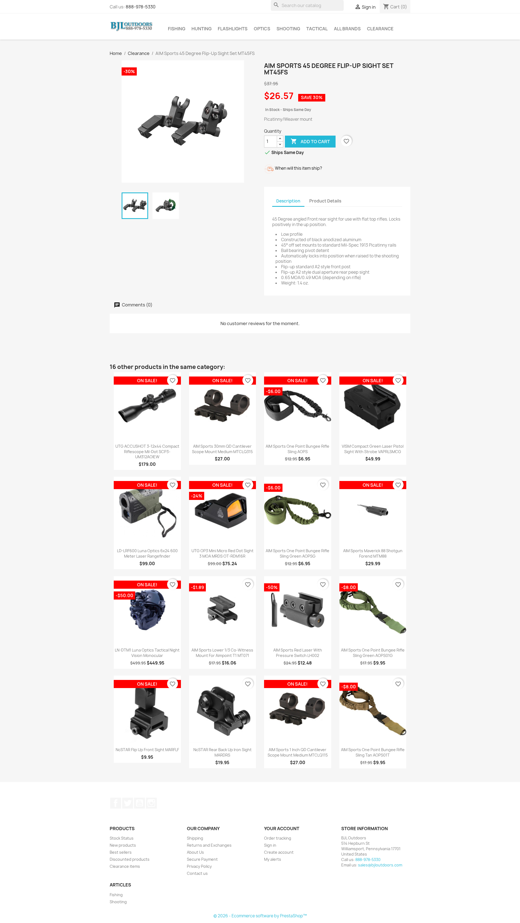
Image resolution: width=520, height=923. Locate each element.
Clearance (380, 29)
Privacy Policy (199, 866)
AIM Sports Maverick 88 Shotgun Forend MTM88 (372, 553)
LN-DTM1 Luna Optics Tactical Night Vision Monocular (147, 652)
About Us (195, 852)
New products (123, 845)
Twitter (127, 803)
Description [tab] (288, 201)
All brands (347, 29)
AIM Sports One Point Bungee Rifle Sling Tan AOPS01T (373, 752)
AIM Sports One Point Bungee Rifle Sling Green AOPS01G (373, 652)
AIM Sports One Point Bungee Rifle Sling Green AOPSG (297, 553)
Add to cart (310, 141)
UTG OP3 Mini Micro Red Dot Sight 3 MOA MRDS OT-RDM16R (222, 553)
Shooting (288, 29)
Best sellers (121, 852)
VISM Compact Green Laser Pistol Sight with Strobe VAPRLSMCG (373, 449)
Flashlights (233, 29)
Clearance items (125, 866)
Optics (262, 29)
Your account (281, 829)
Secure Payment (202, 859)
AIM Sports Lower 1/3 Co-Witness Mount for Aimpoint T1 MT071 (222, 652)
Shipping (195, 838)
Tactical (317, 29)
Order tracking (277, 838)
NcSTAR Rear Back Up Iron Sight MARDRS (222, 752)
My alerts (272, 859)
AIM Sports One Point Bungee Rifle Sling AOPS (297, 449)
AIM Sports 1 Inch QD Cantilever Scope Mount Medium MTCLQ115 (298, 752)
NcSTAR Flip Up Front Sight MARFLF (147, 749)
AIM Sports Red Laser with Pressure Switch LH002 (297, 652)
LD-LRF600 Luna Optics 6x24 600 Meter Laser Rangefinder (147, 553)
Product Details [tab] (325, 201)
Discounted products (130, 859)
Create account (279, 852)
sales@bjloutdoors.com (380, 865)
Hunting (201, 29)
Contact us (197, 873)
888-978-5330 (140, 7)
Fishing (176, 29)
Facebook (115, 803)
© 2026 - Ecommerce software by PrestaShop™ (260, 916)
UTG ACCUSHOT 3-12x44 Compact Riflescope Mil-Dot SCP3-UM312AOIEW (147, 452)
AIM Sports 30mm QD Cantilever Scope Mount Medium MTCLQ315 (222, 449)
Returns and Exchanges (209, 845)
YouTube (139, 803)
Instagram (151, 803)
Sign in (270, 845)
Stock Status (122, 838)
